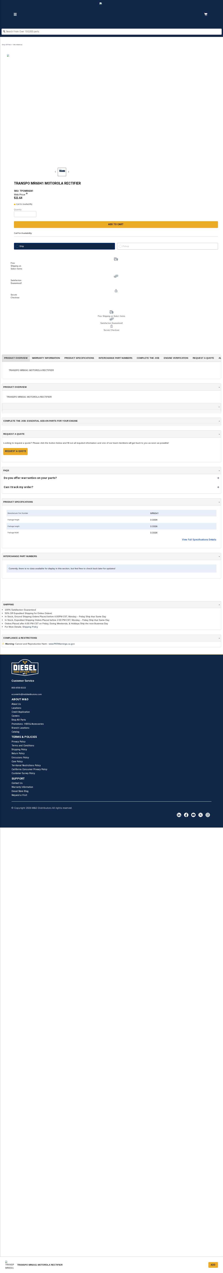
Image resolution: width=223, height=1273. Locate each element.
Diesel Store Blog (20, 791)
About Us (16, 704)
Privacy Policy (18, 741)
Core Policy (17, 761)
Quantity (18, 210)
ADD (213, 1264)
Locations (16, 708)
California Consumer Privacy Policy (29, 769)
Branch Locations (20, 727)
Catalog (15, 731)
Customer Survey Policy (23, 773)
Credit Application (21, 712)
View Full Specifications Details (199, 539)
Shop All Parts (6, 45)
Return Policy (18, 753)
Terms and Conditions (23, 745)
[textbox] (112, 31)
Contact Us (17, 783)
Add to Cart (115, 224)
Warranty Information (22, 787)
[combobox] (112, 32)
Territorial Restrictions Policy (26, 765)
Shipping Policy (30, 627)
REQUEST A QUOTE (15, 451)
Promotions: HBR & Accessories (28, 724)
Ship (21, 246)
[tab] (62, 172)
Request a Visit (19, 795)
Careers (16, 715)
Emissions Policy (20, 757)
